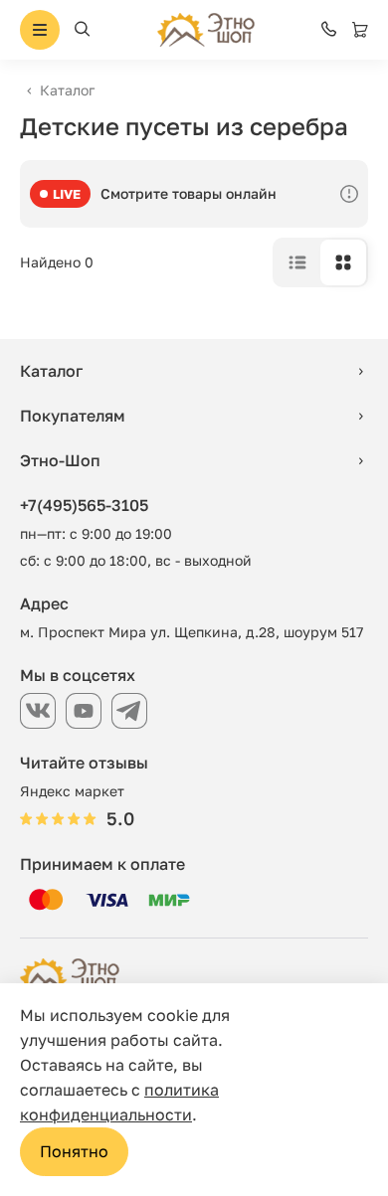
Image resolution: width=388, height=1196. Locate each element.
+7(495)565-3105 (84, 505)
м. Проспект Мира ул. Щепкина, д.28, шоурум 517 (191, 631)
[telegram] (129, 711)
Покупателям (72, 416)
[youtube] (83, 711)
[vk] (38, 711)
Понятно (74, 1151)
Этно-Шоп (60, 460)
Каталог (67, 90)
